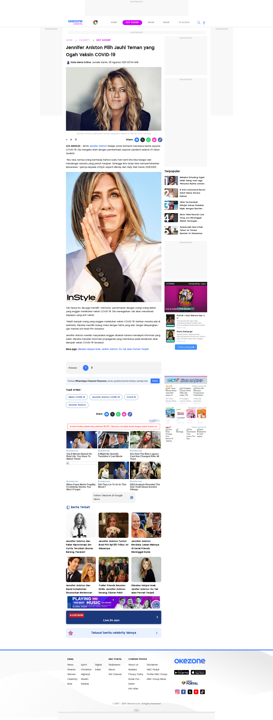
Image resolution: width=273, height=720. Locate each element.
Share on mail (154, 139)
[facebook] (183, 691)
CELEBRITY (84, 40)
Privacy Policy (135, 674)
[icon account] (68, 62)
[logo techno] (75, 22)
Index (98, 670)
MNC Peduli (153, 670)
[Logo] (95, 22)
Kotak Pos (133, 679)
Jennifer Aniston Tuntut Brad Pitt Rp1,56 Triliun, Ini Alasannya (113, 545)
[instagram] (177, 691)
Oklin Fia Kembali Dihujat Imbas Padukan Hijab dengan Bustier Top (192, 205)
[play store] (181, 672)
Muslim (84, 679)
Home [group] (114, 22)
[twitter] (190, 691)
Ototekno (86, 670)
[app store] (198, 672)
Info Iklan (133, 689)
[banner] (113, 608)
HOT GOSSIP (103, 40)
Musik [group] (166, 22)
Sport (84, 665)
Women (71, 674)
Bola (69, 684)
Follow (155, 381)
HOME (69, 40)
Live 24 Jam (111, 620)
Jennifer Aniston (98, 146)
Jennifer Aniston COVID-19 (106, 397)
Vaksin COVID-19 (76, 397)
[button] (189, 22)
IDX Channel (115, 674)
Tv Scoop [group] (184, 22)
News (70, 665)
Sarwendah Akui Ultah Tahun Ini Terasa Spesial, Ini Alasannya (191, 230)
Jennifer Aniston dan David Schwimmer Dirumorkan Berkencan (79, 589)
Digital (98, 665)
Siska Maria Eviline (81, 62)
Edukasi (85, 684)
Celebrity (72, 679)
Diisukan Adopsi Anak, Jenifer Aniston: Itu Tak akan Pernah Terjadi (113, 349)
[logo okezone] (189, 661)
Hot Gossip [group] (132, 22)
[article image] (171, 180)
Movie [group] (151, 22)
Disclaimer (152, 665)
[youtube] (196, 691)
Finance (71, 670)
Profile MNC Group (157, 674)
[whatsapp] (148, 139)
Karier (131, 684)
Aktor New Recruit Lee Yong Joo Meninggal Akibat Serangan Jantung (192, 218)
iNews (112, 670)
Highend (85, 674)
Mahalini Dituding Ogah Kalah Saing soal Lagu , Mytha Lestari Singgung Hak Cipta (192, 181)
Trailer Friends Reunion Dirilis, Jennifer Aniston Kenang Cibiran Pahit (112, 589)
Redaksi (132, 670)
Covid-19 (131, 397)
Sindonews (114, 665)
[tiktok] (202, 691)
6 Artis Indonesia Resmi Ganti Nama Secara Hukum (192, 193)
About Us (133, 665)
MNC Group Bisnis (156, 679)
